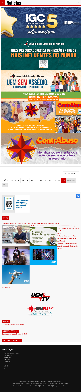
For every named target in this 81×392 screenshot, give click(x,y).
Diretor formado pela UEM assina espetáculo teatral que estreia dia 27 (68, 231)
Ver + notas (6, 287)
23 (41, 180)
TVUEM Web (7, 357)
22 (36, 180)
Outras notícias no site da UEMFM (13, 324)
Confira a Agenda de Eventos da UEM (14, 334)
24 (45, 180)
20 (27, 180)
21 (32, 180)
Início (5, 180)
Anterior (15, 180)
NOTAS (5, 218)
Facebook (7, 361)
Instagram (7, 359)
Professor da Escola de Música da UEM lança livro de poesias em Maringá (67, 238)
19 (23, 180)
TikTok (6, 366)
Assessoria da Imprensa (11, 353)
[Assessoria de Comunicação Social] (17, 2)
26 (54, 180)
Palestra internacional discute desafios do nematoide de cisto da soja (52, 226)
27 (59, 180)
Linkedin (6, 364)
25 (50, 180)
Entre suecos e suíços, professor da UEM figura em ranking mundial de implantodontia (30, 223)
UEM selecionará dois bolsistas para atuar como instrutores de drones (67, 246)
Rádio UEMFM (8, 355)
